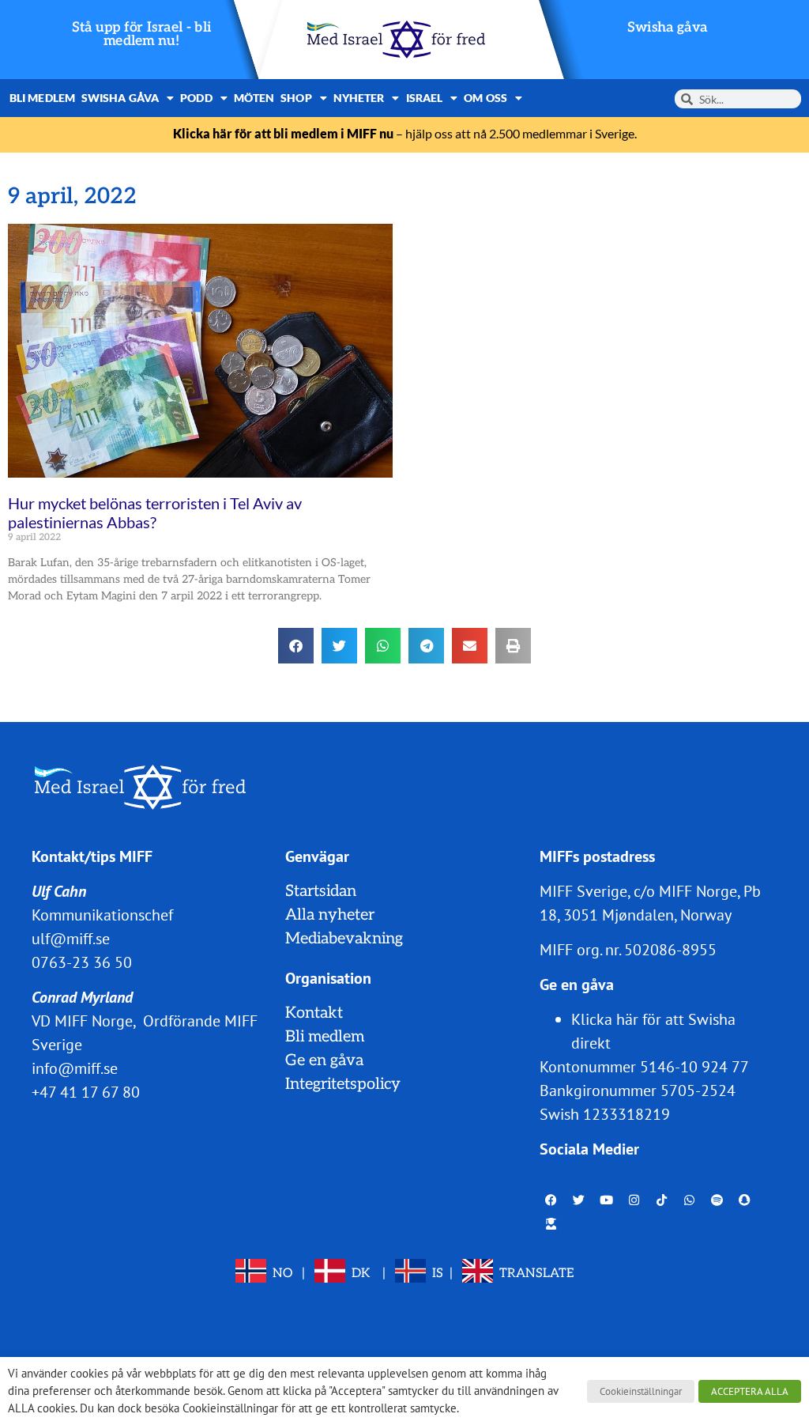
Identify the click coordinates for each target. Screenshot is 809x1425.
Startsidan (320, 891)
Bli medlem (42, 97)
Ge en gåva (324, 1060)
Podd (196, 97)
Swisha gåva (667, 27)
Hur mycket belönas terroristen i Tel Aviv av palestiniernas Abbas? (155, 512)
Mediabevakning (344, 938)
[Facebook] (551, 1199)
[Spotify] (717, 1199)
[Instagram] (634, 1199)
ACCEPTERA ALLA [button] (749, 1391)
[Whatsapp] (690, 1199)
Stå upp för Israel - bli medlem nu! (142, 34)
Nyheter (359, 97)
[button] (296, 645)
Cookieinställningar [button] (641, 1391)
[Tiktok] (662, 1199)
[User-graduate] (551, 1223)
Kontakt (314, 1013)
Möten (254, 97)
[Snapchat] (745, 1199)
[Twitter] (579, 1199)
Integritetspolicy (343, 1084)
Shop (295, 97)
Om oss (485, 97)
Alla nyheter (329, 914)
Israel (424, 97)
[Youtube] (607, 1199)
